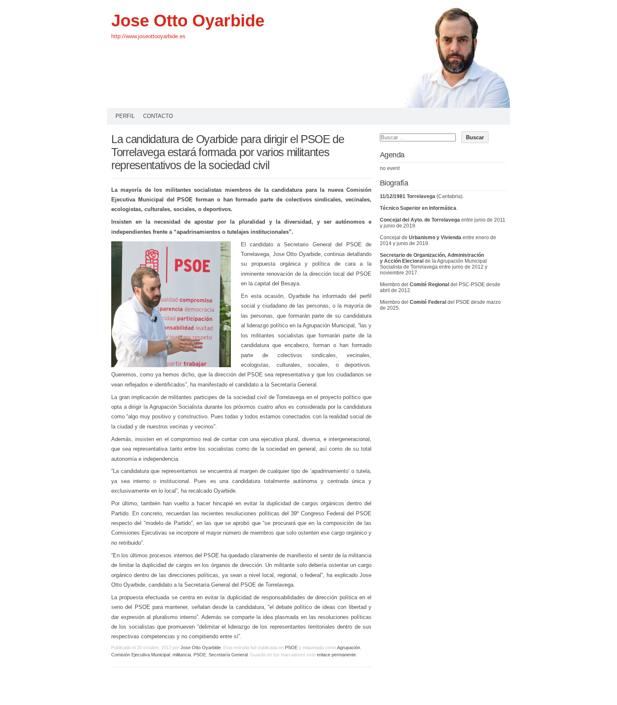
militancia (182, 654)
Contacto (158, 116)
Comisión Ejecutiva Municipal (140, 654)
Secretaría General (228, 654)
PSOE (291, 647)
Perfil (125, 116)
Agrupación (348, 647)
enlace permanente (336, 654)
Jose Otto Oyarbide (187, 20)
